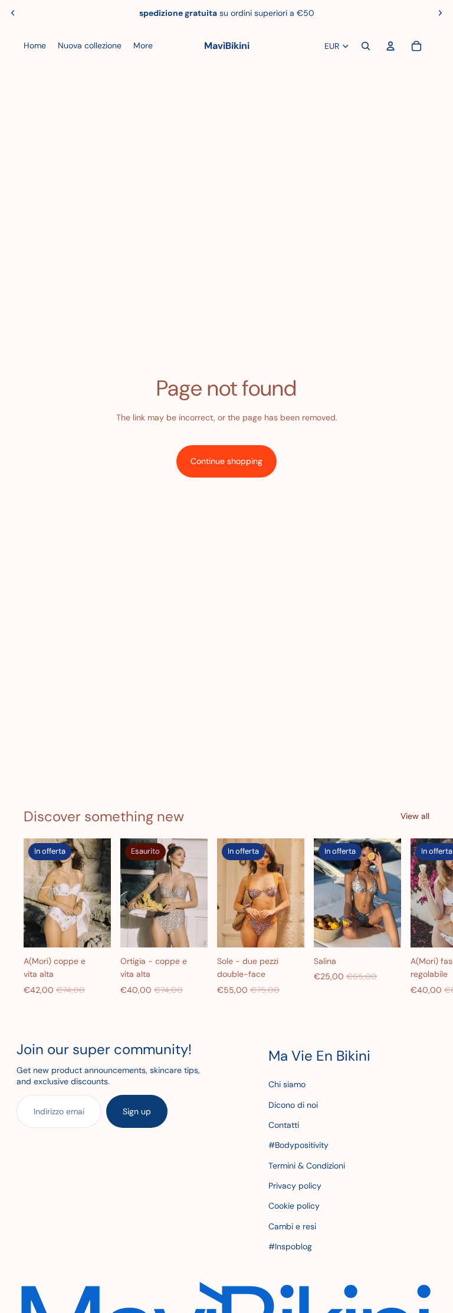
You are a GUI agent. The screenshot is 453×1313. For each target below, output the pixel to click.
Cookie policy (294, 1205)
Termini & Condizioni (306, 1165)
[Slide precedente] (13, 13)
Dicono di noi (293, 1105)
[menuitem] (35, 46)
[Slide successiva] (440, 13)
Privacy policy (294, 1185)
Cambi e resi (292, 1226)
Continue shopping (226, 461)
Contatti (283, 1125)
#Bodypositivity (298, 1145)
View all (415, 816)
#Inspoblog (290, 1246)
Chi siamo (287, 1084)
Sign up (137, 1111)
